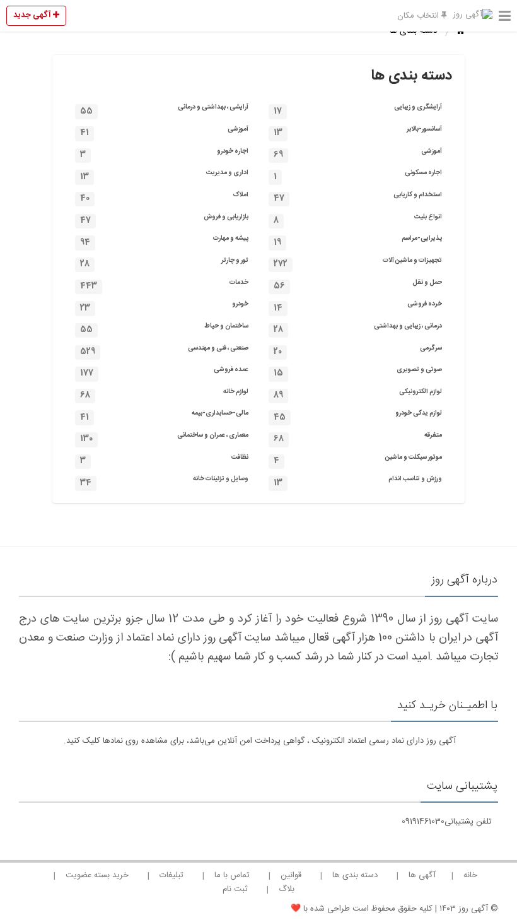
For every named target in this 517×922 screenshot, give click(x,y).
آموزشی (164, 131)
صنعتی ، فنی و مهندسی (164, 350)
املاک (164, 197)
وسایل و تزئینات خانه (164, 481)
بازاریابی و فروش (164, 219)
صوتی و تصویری (358, 372)
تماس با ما (232, 875)
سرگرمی (358, 350)
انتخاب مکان (419, 16)
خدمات (164, 285)
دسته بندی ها (355, 875)
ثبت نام (235, 889)
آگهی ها (422, 875)
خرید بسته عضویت (97, 875)
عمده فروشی (164, 372)
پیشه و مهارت (164, 241)
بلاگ (286, 889)
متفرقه (358, 438)
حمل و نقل (358, 285)
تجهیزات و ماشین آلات (358, 263)
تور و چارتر (164, 263)
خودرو (164, 306)
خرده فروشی (358, 306)
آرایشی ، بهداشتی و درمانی (164, 109)
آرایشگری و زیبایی (358, 109)
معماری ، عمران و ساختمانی (164, 438)
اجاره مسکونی (358, 175)
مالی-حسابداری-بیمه (164, 415)
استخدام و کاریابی (358, 197)
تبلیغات (171, 875)
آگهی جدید (33, 15)
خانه (470, 875)
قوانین (291, 875)
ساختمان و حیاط (164, 328)
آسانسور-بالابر (358, 131)
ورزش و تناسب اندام (358, 481)
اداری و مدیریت (164, 175)
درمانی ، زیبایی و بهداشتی (358, 328)
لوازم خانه (164, 394)
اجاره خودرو (164, 154)
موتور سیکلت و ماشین (358, 460)
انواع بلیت (358, 219)
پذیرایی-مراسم (358, 241)
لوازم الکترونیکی (358, 394)
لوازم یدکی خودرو (358, 415)
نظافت (164, 460)
